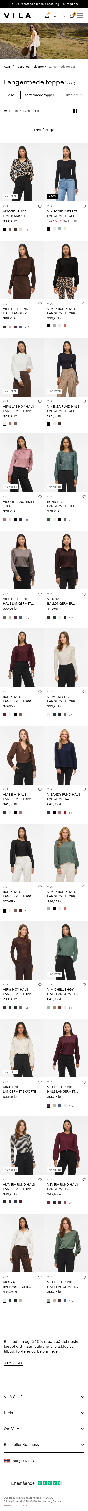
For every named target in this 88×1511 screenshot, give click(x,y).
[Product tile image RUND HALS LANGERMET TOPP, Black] (22, 853)
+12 (26, 327)
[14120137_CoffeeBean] (4, 813)
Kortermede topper (39, 95)
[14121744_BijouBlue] (20, 327)
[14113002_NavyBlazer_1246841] (20, 520)
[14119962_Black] (49, 228)
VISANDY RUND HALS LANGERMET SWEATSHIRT (63, 798)
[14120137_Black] (15, 813)
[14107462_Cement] (20, 1300)
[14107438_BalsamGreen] (49, 520)
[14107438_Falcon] (65, 520)
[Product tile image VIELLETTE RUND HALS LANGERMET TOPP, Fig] (66, 1048)
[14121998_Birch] (20, 230)
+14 (71, 617)
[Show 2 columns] (75, 111)
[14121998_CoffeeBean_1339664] (15, 230)
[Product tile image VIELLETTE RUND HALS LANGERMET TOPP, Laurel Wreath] (66, 1243)
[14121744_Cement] (10, 327)
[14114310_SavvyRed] (65, 813)
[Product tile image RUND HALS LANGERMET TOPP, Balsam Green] (66, 462)
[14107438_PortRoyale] (4, 715)
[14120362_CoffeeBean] (59, 423)
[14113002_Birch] (10, 520)
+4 (26, 230)
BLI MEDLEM (12, 1363)
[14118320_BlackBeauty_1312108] (4, 1202)
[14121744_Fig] (15, 327)
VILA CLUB (13, 1396)
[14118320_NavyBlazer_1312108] (15, 1202)
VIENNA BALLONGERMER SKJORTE (59, 603)
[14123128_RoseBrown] (65, 1203)
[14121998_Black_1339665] (4, 230)
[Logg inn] (47, 16)
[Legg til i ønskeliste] (40, 206)
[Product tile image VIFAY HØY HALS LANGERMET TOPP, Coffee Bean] (22, 950)
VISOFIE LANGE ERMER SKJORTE (15, 213)
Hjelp (8, 1412)
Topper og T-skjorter (30, 66)
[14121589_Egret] (49, 715)
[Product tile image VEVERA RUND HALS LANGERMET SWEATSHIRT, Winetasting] (66, 1145)
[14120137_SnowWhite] (10, 813)
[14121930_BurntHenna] (59, 1008)
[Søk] (55, 16)
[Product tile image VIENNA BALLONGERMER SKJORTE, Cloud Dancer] (22, 1243)
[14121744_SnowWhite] (65, 1105)
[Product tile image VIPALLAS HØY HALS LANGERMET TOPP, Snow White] (22, 367)
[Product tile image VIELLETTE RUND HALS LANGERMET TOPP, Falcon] (22, 560)
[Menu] (80, 16)
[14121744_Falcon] (4, 617)
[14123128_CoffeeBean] (59, 1203)
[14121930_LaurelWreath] (49, 1008)
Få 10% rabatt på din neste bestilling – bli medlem (44, 4)
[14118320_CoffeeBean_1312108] (10, 1202)
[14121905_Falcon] (15, 423)
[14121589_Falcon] (65, 715)
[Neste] (4, 176)
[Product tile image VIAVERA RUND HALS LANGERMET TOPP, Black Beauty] (22, 1145)
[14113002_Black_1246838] (15, 520)
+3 (26, 520)
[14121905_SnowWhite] (4, 423)
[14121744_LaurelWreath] (49, 1300)
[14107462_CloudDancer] (59, 617)
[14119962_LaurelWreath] (59, 228)
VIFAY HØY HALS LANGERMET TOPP (61, 699)
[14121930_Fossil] (54, 1008)
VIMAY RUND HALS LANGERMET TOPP (61, 311)
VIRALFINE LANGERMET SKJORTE (19, 1089)
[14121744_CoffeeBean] (4, 327)
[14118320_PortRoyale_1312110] (20, 1202)
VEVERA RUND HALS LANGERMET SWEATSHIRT (62, 1189)
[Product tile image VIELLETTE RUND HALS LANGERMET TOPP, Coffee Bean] (22, 270)
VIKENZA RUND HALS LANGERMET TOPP (63, 408)
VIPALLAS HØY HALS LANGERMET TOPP (18, 408)
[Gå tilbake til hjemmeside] (17, 15)
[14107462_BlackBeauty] (65, 617)
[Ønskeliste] (63, 16)
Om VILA (11, 1428)
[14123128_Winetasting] (49, 1203)
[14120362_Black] (49, 423)
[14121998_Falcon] (10, 230)
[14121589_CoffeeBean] (4, 1008)
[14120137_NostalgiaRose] (20, 813)
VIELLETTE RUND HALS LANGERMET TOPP (17, 313)
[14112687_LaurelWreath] (54, 326)
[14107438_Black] (59, 520)
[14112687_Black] (49, 326)
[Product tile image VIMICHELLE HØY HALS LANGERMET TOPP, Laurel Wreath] (66, 950)
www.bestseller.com (15, 1505)
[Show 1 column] (82, 111)
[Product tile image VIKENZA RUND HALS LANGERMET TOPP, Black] (66, 367)
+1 (70, 520)
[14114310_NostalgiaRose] (59, 813)
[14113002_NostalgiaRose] (4, 520)
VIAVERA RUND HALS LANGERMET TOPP (19, 1187)
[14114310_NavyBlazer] (49, 813)
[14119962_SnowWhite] (54, 228)
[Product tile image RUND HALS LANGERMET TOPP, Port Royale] (22, 657)
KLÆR (7, 66)
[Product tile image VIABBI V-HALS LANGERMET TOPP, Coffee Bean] (22, 755)
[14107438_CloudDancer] (54, 520)
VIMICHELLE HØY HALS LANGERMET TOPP (61, 993)
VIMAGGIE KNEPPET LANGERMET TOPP (62, 213)
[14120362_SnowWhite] (54, 423)
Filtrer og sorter (24, 111)
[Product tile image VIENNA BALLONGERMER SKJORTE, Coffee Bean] (66, 560)
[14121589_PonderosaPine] (54, 715)
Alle (11, 95)
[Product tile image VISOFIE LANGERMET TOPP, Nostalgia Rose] (22, 462)
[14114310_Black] (54, 813)
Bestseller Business (21, 1444)
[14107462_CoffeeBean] (49, 617)
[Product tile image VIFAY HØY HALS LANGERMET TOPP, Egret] (66, 657)
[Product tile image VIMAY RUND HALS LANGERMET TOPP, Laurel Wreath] (66, 853)
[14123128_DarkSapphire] (54, 1203)
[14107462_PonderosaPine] (54, 617)
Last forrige (44, 130)
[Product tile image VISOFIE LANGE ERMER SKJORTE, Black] (22, 172)
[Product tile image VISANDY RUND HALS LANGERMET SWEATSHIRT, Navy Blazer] (66, 755)
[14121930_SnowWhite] (65, 1008)
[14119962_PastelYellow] (65, 228)
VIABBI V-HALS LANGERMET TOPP (17, 796)
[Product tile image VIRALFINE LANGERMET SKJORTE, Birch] (22, 1048)
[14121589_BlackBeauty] (59, 715)
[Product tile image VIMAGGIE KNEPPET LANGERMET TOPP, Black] (66, 172)
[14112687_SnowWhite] (59, 326)
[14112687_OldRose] (65, 326)
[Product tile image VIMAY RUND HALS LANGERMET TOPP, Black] (66, 270)
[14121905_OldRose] (10, 423)
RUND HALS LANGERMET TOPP (61, 504)
